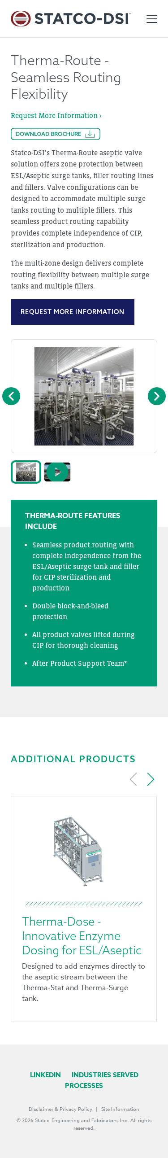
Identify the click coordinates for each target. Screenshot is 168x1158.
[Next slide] (150, 779)
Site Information (120, 1109)
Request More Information (73, 312)
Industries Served (105, 1074)
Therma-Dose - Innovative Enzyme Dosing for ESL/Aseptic (82, 935)
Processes (84, 1085)
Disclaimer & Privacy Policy (60, 1109)
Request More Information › (56, 115)
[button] (26, 472)
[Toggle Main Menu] (151, 19)
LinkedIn (45, 1074)
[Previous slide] (133, 779)
